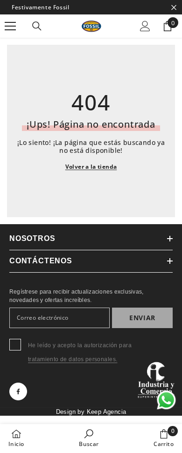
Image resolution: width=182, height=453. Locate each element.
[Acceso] (145, 26)
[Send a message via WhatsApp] (166, 400)
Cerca (173, 7)
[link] (88, 438)
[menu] (10, 26)
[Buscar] (36, 26)
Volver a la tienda (91, 167)
